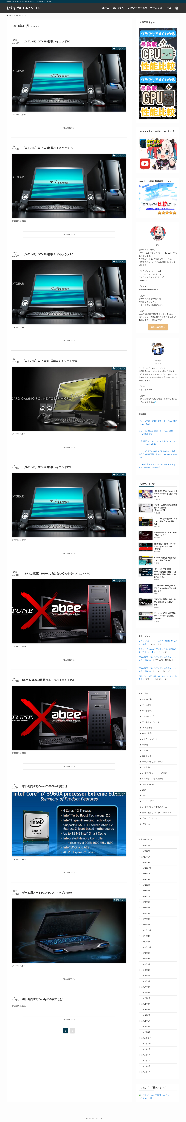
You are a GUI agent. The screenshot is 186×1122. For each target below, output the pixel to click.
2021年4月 (146, 936)
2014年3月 (146, 1010)
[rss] (177, 8)
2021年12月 (146, 930)
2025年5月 (146, 857)
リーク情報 (147, 711)
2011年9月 (145, 1049)
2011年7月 (145, 1060)
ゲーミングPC (148, 801)
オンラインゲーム (149, 739)
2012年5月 (146, 1026)
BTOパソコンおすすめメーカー (155, 807)
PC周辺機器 (147, 728)
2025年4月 (146, 862)
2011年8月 (145, 1055)
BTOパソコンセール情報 (152, 779)
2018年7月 (146, 976)
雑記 (144, 790)
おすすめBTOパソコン (24, 8)
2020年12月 (146, 947)
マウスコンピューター (151, 722)
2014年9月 (146, 1004)
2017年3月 (146, 987)
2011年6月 (145, 1066)
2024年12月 (146, 868)
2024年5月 (146, 874)
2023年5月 (146, 902)
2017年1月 (146, 998)
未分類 (145, 745)
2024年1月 (146, 896)
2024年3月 (146, 885)
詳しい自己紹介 (158, 327)
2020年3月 (146, 964)
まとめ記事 (147, 699)
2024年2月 (146, 891)
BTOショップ (148, 716)
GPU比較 (146, 767)
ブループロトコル (149, 818)
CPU (144, 795)
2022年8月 (146, 913)
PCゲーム (146, 824)
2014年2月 (146, 1015)
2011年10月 (146, 1043)
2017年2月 (146, 993)
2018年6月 (146, 981)
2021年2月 (146, 942)
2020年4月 (146, 959)
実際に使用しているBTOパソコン (156, 812)
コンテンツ (147, 756)
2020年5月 (146, 953)
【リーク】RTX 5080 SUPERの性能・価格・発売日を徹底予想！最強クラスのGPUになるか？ (158, 454)
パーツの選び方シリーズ (152, 762)
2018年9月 (146, 970)
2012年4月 (146, 1032)
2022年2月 (146, 925)
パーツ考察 (147, 733)
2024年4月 (146, 879)
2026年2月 (146, 845)
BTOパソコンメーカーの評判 (154, 773)
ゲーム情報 (147, 705)
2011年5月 (145, 1072)
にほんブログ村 (145, 1098)
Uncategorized (148, 784)
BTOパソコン (148, 750)
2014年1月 (146, 1021)
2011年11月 (146, 1038)
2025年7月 (146, 851)
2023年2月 (146, 908)
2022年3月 (146, 919)
